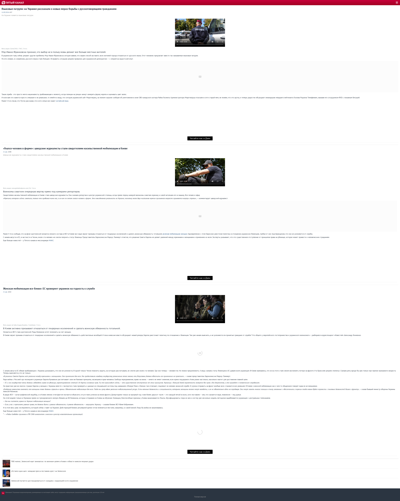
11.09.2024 (5, 12)
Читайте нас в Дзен (200, 138)
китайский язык (62, 101)
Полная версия (200, 497)
